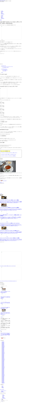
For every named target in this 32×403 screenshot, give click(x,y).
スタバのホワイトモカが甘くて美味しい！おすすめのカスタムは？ (8, 154)
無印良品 (3, 395)
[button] (7, 400)
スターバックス (2, 182)
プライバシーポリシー (3, 390)
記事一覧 (3, 397)
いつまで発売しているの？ (6, 67)
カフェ (3, 396)
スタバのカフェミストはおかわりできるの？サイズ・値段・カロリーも (9, 152)
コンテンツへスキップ (2, 0)
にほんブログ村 (4, 180)
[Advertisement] (11, 58)
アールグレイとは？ (3, 65)
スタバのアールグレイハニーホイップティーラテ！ (7, 66)
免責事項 (2, 391)
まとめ (2, 72)
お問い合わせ (4, 398)
